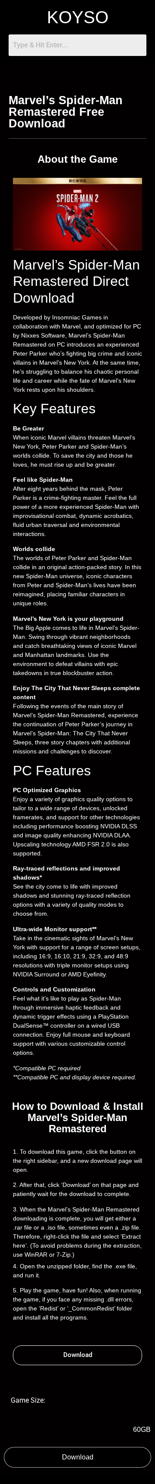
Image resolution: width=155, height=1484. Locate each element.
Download (77, 1457)
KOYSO (77, 17)
